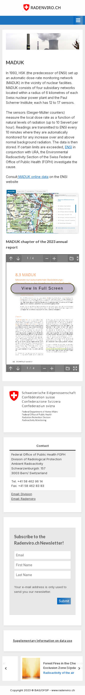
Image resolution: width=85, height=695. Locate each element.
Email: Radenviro (23, 499)
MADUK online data (32, 177)
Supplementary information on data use (42, 640)
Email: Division (21, 494)
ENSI (68, 147)
